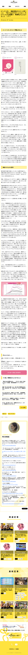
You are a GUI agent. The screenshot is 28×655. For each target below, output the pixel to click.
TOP (2, 417)
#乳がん (4, 413)
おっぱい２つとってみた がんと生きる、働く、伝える (13, 452)
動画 (16, 593)
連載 (25, 6)
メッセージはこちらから (14, 372)
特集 (10, 6)
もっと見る (23, 407)
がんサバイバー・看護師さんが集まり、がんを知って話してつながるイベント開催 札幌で (13, 399)
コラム (6, 417)
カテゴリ (17, 6)
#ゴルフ (25, 595)
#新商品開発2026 (17, 595)
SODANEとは (11, 649)
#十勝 (19, 558)
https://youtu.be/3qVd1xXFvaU (9, 470)
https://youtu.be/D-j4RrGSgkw (9, 481)
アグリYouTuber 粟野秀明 (21, 552)
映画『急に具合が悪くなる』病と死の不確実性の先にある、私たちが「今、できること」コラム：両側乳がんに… (14, 388)
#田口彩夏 (24, 617)
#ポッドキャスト (20, 617)
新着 (3, 6)
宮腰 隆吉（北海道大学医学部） (7, 532)
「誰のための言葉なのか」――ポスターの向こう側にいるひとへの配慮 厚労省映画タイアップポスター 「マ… (14, 383)
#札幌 (20, 597)
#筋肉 (5, 617)
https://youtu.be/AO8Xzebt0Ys (9, 445)
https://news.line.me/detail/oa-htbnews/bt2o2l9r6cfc (14, 458)
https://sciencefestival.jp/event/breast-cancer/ (13, 503)
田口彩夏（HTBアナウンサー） (22, 611)
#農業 (21, 558)
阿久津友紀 (11, 20)
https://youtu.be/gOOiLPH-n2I (9, 465)
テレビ (2, 593)
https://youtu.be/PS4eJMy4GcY (9, 475)
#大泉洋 (23, 597)
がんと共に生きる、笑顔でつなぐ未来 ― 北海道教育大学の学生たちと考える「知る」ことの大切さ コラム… (14, 394)
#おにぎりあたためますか (21, 593)
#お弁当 (22, 595)
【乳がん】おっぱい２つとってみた (10, 484)
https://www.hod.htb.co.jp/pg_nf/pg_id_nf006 (12, 493)
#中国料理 (16, 597)
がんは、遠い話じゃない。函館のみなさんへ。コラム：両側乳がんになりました (13, 403)
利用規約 (17, 649)
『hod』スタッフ (19, 587)
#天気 (5, 593)
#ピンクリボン (11, 413)
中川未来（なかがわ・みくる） (7, 587)
